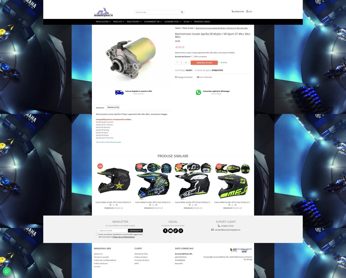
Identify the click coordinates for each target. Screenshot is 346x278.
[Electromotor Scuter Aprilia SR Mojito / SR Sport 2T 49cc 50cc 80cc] (132, 56)
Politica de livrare (101, 263)
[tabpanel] (132, 56)
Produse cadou (202, 21)
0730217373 (227, 226)
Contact (97, 266)
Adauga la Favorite (185, 77)
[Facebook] (165, 230)
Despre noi (98, 254)
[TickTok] (175, 230)
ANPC (136, 263)
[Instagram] (180, 230)
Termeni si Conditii (101, 257)
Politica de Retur (141, 257)
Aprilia (177, 41)
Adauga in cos (204, 62)
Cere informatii (205, 77)
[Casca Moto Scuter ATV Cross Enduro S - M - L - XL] (113, 181)
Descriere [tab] (100, 107)
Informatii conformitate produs (108, 142)
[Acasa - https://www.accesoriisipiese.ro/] (107, 12)
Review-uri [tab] (113, 107)
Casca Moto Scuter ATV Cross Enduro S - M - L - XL (114, 203)
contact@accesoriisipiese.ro (227, 229)
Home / (178, 28)
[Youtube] (170, 230)
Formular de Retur (141, 260)
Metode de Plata (141, 254)
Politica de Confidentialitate (123, 237)
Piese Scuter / (188, 28)
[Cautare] (182, 12)
